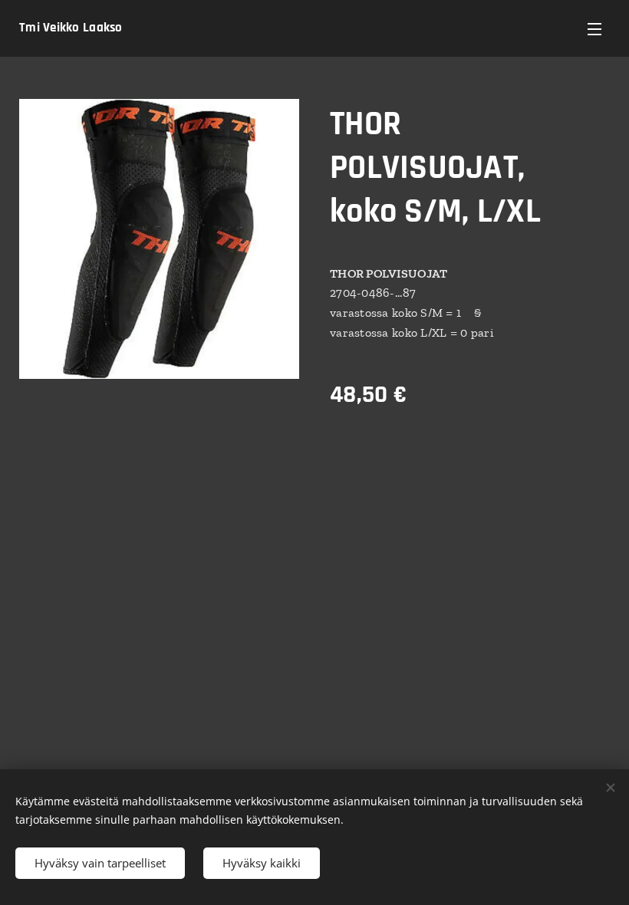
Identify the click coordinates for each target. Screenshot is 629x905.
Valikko (594, 28)
